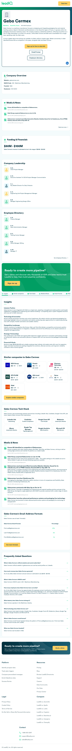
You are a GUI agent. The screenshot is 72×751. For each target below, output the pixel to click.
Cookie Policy (6, 705)
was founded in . (14, 629)
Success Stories (7, 681)
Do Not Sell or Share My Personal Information (16, 712)
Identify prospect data (8, 667)
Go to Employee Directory (60, 257)
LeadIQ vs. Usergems (43, 719)
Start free (64, 3)
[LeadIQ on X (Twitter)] (66, 747)
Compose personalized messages (12, 674)
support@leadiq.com (28, 736)
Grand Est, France (14, 25)
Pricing (39, 667)
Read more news (63, 127)
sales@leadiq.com (27, 739)
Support (39, 678)
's (21, 581)
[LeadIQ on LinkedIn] (68, 747)
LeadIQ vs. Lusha (42, 708)
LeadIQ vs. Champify (43, 722)
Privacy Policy (6, 702)
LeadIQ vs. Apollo (42, 705)
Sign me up (12, 283)
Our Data (39, 688)
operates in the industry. (18, 602)
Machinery (24, 603)
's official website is (28, 564)
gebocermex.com (28, 565)
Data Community (42, 685)
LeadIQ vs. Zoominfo (43, 702)
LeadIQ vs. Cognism (43, 712)
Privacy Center (41, 691)
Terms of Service (7, 708)
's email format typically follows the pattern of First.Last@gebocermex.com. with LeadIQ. (34, 620)
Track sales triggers (8, 671)
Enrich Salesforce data (9, 678)
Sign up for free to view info (36, 46)
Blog (38, 671)
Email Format (36, 52)
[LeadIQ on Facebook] (65, 747)
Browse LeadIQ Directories (45, 674)
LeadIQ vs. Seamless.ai (44, 715)
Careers (39, 681)
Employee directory (36, 58)
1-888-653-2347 (27, 732)
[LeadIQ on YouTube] (69, 747)
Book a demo (60, 648)
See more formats (12, 545)
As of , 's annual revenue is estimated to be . (27, 572)
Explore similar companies (15, 397)
